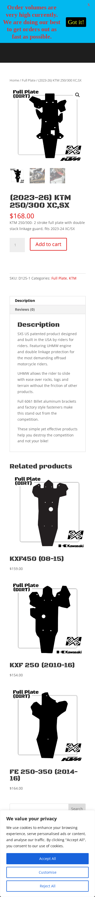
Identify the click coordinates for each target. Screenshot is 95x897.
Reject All (47, 886)
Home (14, 80)
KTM (73, 278)
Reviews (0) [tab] (25, 309)
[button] (77, 95)
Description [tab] (25, 300)
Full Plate (28, 80)
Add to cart (48, 244)
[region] (47, 853)
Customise (47, 872)
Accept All (47, 858)
